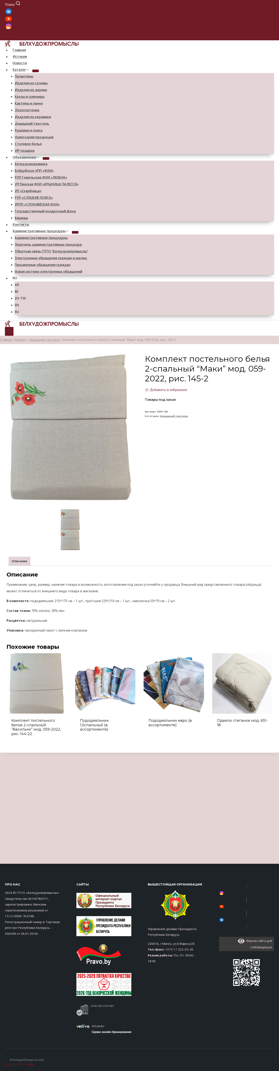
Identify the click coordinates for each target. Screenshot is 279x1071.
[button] (166, 389)
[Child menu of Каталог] (35, 71)
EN (17, 305)
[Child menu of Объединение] (46, 158)
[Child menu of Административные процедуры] (75, 232)
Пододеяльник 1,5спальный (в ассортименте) (94, 725)
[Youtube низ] (246, 906)
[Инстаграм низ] (246, 893)
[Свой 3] (139, 11)
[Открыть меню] (9, 331)
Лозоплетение (27, 110)
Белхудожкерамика (31, 164)
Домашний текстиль (32, 123)
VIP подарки (25, 150)
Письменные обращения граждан (42, 264)
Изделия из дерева (31, 90)
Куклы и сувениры (30, 96)
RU (15, 278)
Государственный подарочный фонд (45, 211)
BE (16, 291)
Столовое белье (28, 144)
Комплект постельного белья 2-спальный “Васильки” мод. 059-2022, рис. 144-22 (36, 727)
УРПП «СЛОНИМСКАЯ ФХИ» (37, 204)
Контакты (21, 224)
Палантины (24, 76)
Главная (19, 50)
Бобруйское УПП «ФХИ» (34, 170)
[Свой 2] (139, 19)
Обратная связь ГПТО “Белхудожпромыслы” (51, 251)
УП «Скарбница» (28, 191)
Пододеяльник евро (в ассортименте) (170, 722)
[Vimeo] (246, 920)
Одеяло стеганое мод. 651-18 (242, 722)
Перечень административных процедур (48, 244)
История (20, 56)
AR (17, 285)
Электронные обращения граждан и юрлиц (51, 258)
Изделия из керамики (33, 117)
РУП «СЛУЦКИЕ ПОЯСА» (34, 197)
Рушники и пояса (28, 130)
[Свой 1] (139, 26)
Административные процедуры (41, 237)
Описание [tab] (19, 561)
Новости (20, 63)
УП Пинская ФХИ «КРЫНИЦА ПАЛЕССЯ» (46, 184)
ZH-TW (20, 298)
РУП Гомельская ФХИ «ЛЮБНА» (41, 177)
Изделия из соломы (31, 83)
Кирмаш (21, 218)
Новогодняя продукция (34, 137)
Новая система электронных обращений (48, 271)
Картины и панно (29, 103)
